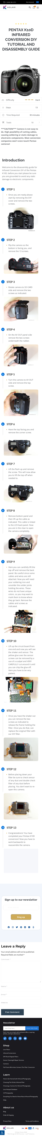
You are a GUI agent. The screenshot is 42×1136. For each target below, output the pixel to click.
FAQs (4, 1100)
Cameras (6, 1064)
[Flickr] (29, 927)
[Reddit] (25, 927)
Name (4, 986)
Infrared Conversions (9, 1053)
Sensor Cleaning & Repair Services (13, 1060)
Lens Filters (6, 1049)
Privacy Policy (7, 1121)
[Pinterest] (21, 927)
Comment (6, 959)
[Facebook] (9, 927)
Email (4, 995)
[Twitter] (17, 927)
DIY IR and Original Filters (10, 1057)
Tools (8, 122)
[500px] (33, 927)
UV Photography (8, 1093)
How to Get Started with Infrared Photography (17, 1079)
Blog (4, 1111)
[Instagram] (13, 927)
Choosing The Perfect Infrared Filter (14, 1082)
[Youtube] (25, 1038)
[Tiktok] (5, 1038)
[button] (38, 8)
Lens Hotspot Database (10, 1089)
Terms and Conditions (32, 1121)
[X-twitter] (15, 1038)
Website (4, 1003)
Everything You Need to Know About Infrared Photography (20, 1096)
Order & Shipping (8, 1115)
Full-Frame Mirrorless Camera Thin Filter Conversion (19, 1067)
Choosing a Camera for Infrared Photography (16, 1086)
